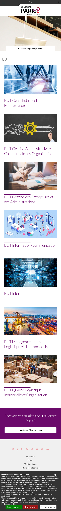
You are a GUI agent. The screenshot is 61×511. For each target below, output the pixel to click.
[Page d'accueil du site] (18, 49)
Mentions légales (30, 464)
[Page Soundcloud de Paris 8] (47, 449)
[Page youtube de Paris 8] (37, 449)
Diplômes (39, 49)
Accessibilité (30, 457)
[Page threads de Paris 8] (32, 449)
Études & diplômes (28, 49)
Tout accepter (13, 507)
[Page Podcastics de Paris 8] (42, 449)
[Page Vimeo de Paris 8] (22, 449)
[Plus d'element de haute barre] (58, 2)
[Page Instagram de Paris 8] (13, 449)
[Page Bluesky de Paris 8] (27, 449)
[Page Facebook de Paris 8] (17, 449)
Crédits (30, 460)
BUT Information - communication (30, 245)
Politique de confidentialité (30, 468)
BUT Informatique (18, 293)
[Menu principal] (3, 3)
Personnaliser (48, 507)
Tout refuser (31, 507)
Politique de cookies (8, 504)
